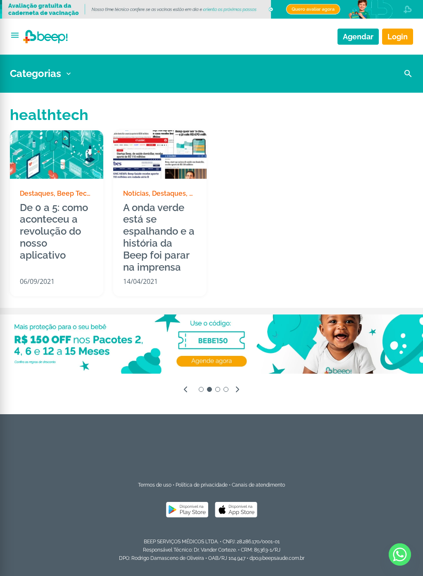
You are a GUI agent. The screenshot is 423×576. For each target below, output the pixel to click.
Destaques (37, 193)
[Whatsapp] (400, 554)
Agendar (358, 36)
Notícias (136, 193)
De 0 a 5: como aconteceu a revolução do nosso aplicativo (54, 231)
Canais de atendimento (258, 485)
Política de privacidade (202, 485)
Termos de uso (154, 485)
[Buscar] (408, 74)
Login (397, 36)
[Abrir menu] (15, 35)
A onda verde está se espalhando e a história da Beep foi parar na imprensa (159, 237)
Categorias (35, 73)
